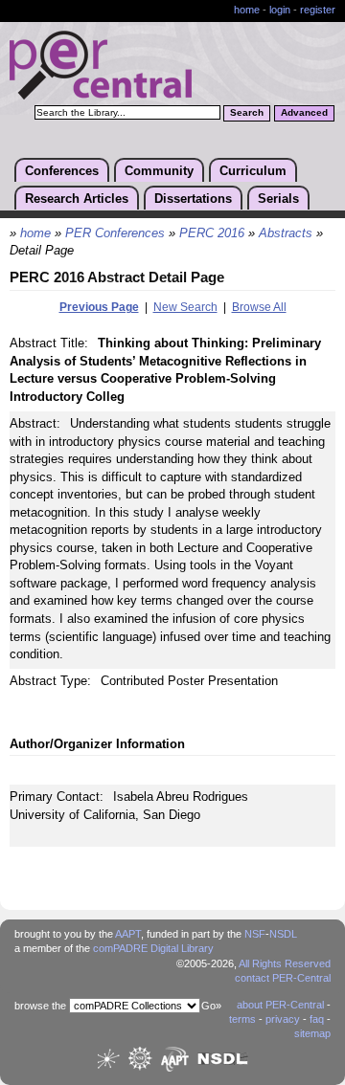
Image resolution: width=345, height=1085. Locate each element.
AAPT (128, 934)
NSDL (283, 934)
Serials (278, 198)
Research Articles (76, 198)
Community (159, 171)
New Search (185, 307)
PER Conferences (115, 233)
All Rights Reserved (285, 963)
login (279, 9)
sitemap (312, 1033)
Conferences (62, 171)
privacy (282, 1019)
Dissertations (193, 198)
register (317, 9)
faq (317, 1019)
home (247, 9)
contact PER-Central (283, 978)
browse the (40, 1005)
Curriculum (253, 171)
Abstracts (285, 233)
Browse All (259, 307)
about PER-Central (280, 1004)
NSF (254, 934)
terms (242, 1019)
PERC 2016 (211, 233)
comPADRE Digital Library (153, 948)
